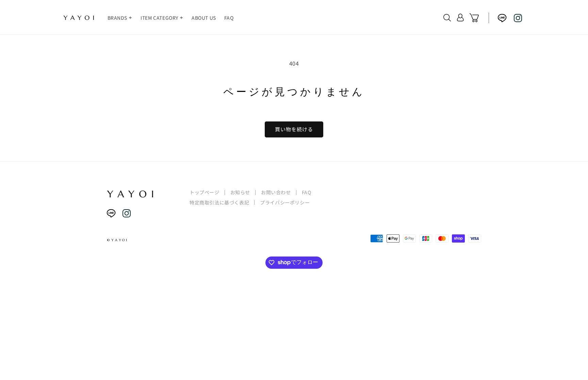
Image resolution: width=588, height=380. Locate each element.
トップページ (204, 192)
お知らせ (240, 192)
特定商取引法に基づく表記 (219, 202)
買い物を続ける (294, 129)
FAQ (306, 192)
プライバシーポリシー (285, 202)
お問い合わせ (276, 192)
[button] (120, 18)
